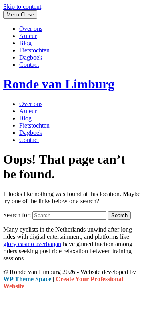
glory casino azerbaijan (32, 243)
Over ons (30, 28)
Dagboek (30, 57)
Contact (29, 64)
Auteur (28, 35)
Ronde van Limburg (58, 84)
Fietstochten (34, 50)
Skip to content (22, 6)
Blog (25, 43)
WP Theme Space (27, 279)
